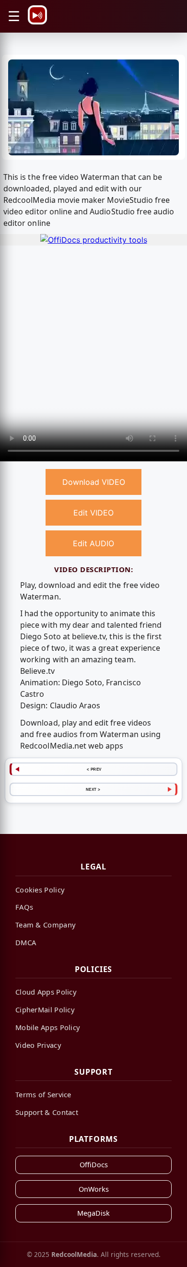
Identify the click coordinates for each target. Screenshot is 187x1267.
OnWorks (94, 1189)
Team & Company (45, 924)
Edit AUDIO (93, 543)
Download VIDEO (93, 482)
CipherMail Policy (45, 1009)
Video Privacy (38, 1045)
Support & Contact (46, 1112)
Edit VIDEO (93, 512)
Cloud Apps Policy (46, 992)
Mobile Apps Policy (47, 1027)
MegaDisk (93, 1213)
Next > (93, 789)
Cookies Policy (40, 889)
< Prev (94, 769)
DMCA (25, 942)
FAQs (24, 907)
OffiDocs (94, 1164)
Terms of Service (43, 1094)
